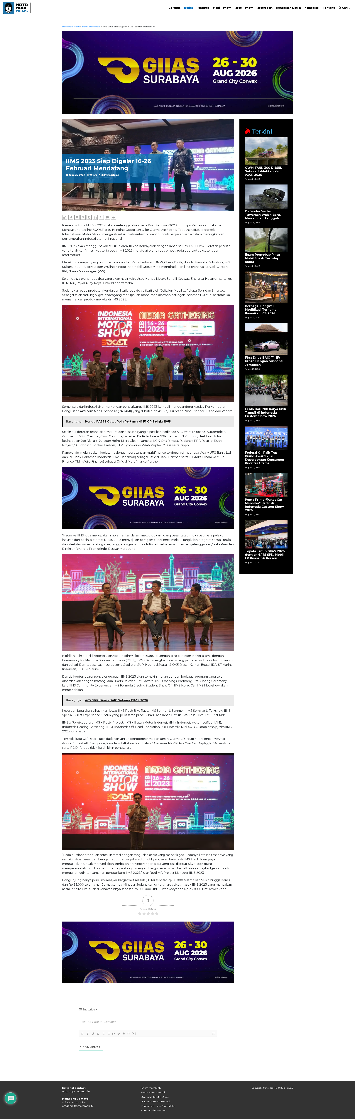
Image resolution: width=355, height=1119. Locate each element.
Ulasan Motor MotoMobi (155, 1101)
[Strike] (98, 1034)
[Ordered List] (103, 1034)
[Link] (123, 1034)
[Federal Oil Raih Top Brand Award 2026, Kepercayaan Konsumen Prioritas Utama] (266, 437)
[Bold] (82, 1034)
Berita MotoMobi (151, 1087)
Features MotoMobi (153, 1092)
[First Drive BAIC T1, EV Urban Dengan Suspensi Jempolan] (266, 338)
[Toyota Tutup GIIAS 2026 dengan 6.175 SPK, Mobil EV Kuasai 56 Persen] (266, 534)
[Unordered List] (108, 1034)
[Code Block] (118, 1034)
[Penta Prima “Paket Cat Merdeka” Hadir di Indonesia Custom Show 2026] (266, 484)
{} (128, 1033)
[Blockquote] (113, 1034)
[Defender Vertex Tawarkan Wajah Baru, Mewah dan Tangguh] (266, 196)
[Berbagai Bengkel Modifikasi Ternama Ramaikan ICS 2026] (266, 287)
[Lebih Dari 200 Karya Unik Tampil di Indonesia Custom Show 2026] (266, 390)
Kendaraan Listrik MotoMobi (158, 1106)
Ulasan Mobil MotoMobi (155, 1096)
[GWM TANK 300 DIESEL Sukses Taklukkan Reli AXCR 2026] (266, 150)
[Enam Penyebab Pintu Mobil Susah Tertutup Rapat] (266, 240)
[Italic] (87, 1034)
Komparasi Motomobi (154, 1110)
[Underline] (92, 1034)
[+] (134, 1033)
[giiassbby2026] (177, 72)
